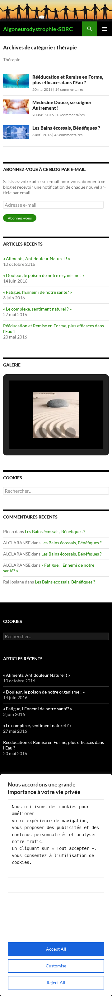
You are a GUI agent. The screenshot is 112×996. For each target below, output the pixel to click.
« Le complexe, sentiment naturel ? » (37, 308)
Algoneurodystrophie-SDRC (38, 28)
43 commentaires (68, 134)
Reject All (56, 982)
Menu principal (104, 28)
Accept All (56, 949)
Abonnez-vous (20, 218)
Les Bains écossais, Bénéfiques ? (66, 128)
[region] (56, 885)
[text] (56, 834)
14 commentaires (69, 89)
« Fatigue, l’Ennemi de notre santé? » (37, 292)
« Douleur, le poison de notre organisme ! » (44, 275)
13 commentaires (70, 115)
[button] (41, 433)
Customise (56, 965)
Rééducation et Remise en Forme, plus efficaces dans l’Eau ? (67, 79)
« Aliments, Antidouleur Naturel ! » (36, 258)
